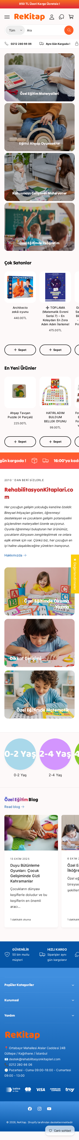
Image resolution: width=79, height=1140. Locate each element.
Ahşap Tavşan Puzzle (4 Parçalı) (20, 415)
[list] (39, 44)
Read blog (12, 807)
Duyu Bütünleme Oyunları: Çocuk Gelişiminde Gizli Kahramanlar (25, 873)
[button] (7, 17)
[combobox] (50, 30)
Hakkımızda (13, 555)
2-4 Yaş (55, 775)
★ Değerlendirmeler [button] (75, 574)
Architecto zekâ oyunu (20, 310)
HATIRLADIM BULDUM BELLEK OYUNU (55, 417)
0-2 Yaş (20, 775)
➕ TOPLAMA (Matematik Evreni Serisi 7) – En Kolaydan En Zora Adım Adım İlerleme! (55, 316)
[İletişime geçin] (61, 17)
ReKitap (21, 1122)
